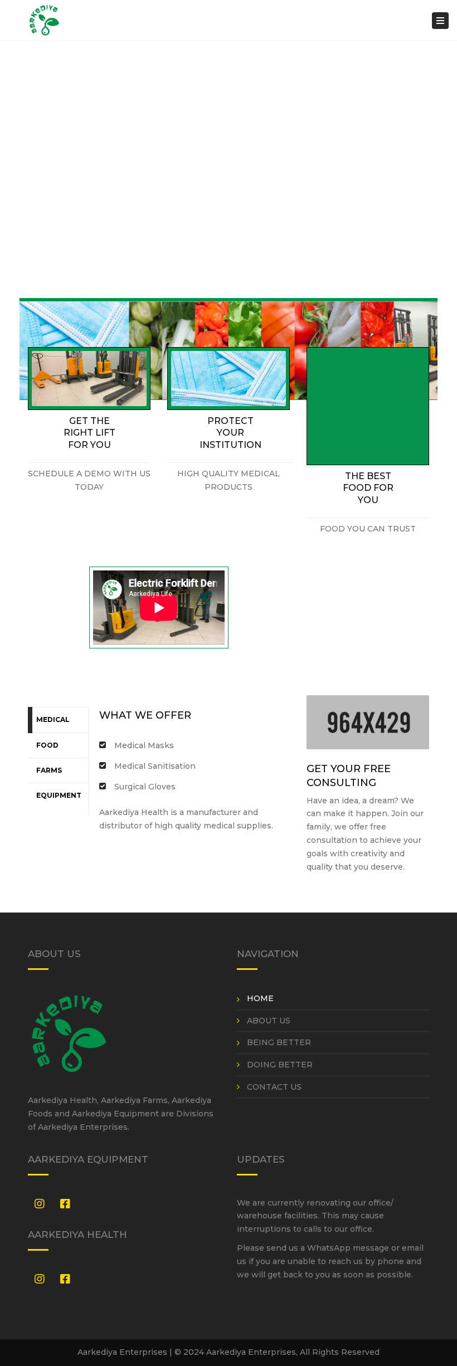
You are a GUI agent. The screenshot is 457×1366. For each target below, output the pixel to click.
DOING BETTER (280, 1065)
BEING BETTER (279, 1042)
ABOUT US (268, 1021)
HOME (260, 998)
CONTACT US (274, 1087)
